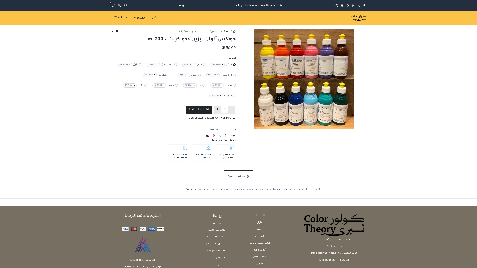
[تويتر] (219, 135)
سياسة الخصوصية (217, 251)
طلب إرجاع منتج (217, 264)
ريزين (260, 229)
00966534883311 (327, 260)
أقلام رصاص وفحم (260, 243)
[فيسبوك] (225, 135)
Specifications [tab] (237, 177)
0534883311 (272, 5)
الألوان (260, 222)
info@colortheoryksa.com (250, 5)
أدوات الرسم (259, 257)
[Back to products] (117, 32)
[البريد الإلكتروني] (207, 135)
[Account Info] (119, 5)
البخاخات (259, 236)
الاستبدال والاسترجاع (217, 244)
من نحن (217, 223)
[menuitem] (156, 17)
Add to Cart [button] (197, 109)
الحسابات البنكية (217, 230)
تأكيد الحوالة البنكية (217, 237)
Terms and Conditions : (223, 140)
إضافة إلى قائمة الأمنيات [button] (201, 118)
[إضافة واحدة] (217, 109)
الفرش (259, 264)
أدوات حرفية (260, 250)
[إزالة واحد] (231, 109)
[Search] (125, 5)
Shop (226, 32)
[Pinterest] (214, 135)
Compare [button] (226, 118)
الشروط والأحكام (217, 257)
